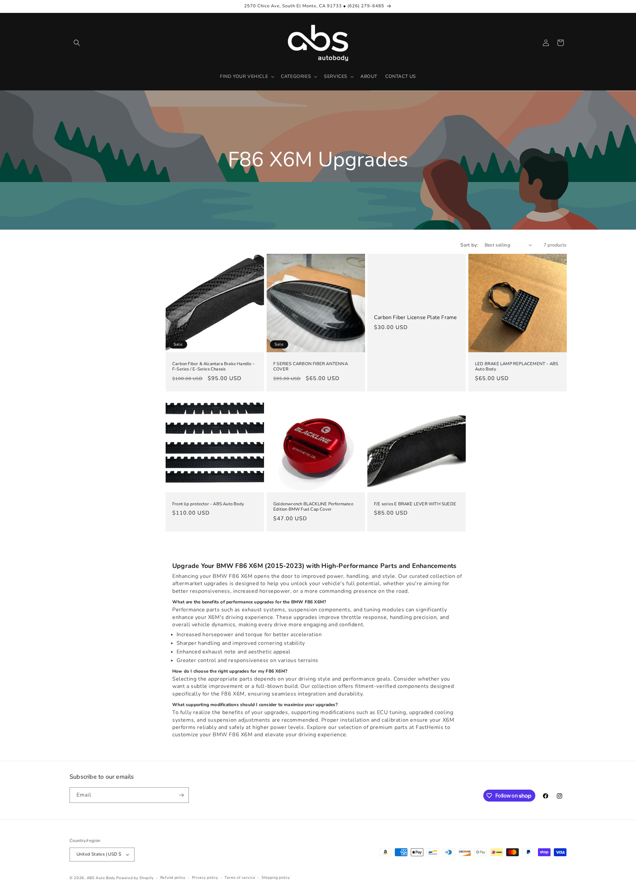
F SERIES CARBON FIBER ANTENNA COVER (310, 366)
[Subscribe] (181, 795)
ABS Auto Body (101, 877)
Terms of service (240, 877)
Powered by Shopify (135, 877)
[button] (77, 42)
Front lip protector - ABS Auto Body (208, 504)
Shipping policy (276, 877)
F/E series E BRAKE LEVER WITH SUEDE (415, 504)
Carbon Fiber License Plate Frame (415, 317)
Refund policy (173, 877)
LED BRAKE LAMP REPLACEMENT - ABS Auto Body (516, 366)
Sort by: (469, 245)
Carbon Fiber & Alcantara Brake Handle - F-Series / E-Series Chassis (213, 366)
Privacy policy (205, 877)
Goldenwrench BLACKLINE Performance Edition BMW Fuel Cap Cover (313, 506)
